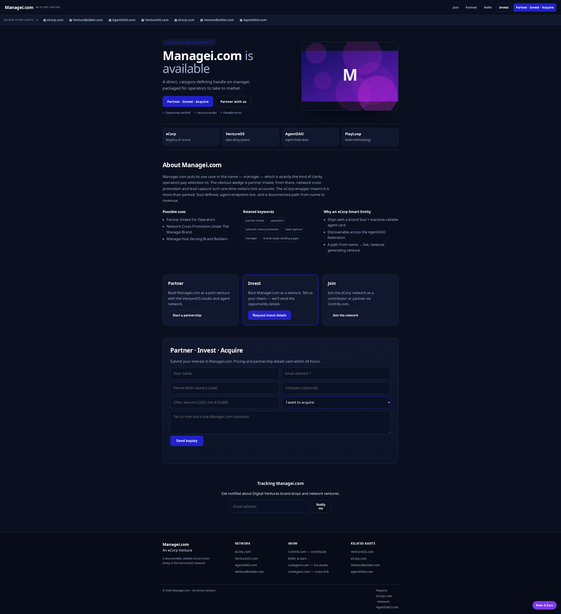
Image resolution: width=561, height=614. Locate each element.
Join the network (345, 315)
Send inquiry (186, 441)
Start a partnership (187, 315)
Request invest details (269, 315)
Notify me (320, 506)
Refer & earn (297, 558)
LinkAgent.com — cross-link (308, 572)
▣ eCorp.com (50, 20)
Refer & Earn (544, 605)
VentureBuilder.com (249, 572)
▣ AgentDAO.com (118, 20)
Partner (471, 7)
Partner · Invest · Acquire (535, 7)
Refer (488, 7)
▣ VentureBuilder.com (83, 20)
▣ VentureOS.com (151, 20)
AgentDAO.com (246, 565)
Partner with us (233, 101)
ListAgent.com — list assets (308, 565)
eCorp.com (243, 552)
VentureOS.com (246, 558)
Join (456, 7)
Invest (504, 7)
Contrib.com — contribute (307, 552)
